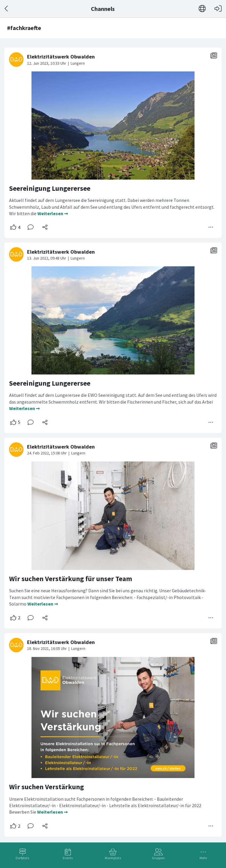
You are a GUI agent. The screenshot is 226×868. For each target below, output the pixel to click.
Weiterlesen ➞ (52, 213)
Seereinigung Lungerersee (49, 188)
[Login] (218, 8)
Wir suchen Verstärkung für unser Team (70, 578)
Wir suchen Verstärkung (46, 786)
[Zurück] (6, 8)
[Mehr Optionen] (211, 227)
